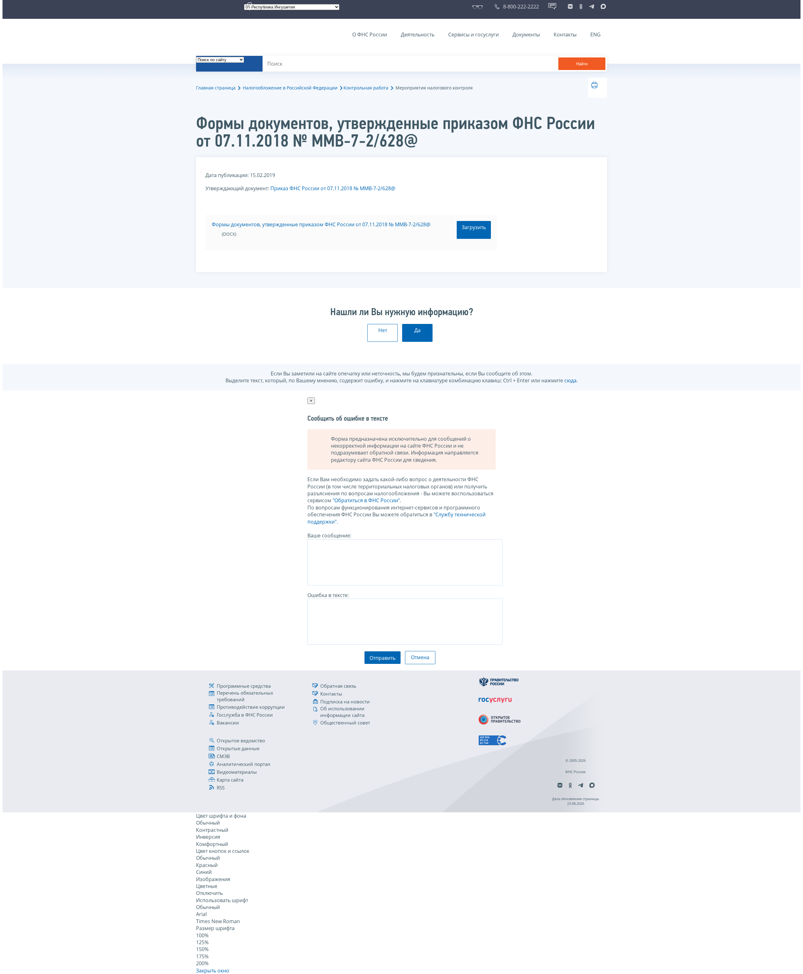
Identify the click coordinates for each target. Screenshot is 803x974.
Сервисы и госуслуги (473, 34)
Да (417, 330)
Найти (582, 64)
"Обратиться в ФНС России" (366, 500)
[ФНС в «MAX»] (602, 6)
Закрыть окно (212, 970)
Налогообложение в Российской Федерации (290, 88)
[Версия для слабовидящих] (478, 6)
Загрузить (474, 227)
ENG (595, 34)
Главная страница (216, 88)
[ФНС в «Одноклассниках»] (581, 6)
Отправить (383, 657)
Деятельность (417, 34)
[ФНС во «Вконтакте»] (570, 6)
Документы (526, 34)
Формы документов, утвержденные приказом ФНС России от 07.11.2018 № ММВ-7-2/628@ (321, 224)
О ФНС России (369, 34)
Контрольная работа (365, 88)
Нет (382, 330)
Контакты (565, 34)
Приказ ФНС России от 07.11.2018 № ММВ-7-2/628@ (332, 188)
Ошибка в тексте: (328, 595)
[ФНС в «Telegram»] (591, 6)
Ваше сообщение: (329, 535)
